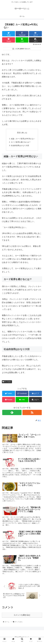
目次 (19, 133)
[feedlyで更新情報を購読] (12, 412)
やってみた (7, 382)
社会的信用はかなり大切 (20, 145)
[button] (39, 366)
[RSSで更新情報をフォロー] (32, 412)
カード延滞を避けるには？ (21, 142)
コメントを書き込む (22, 615)
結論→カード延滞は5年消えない (23, 139)
